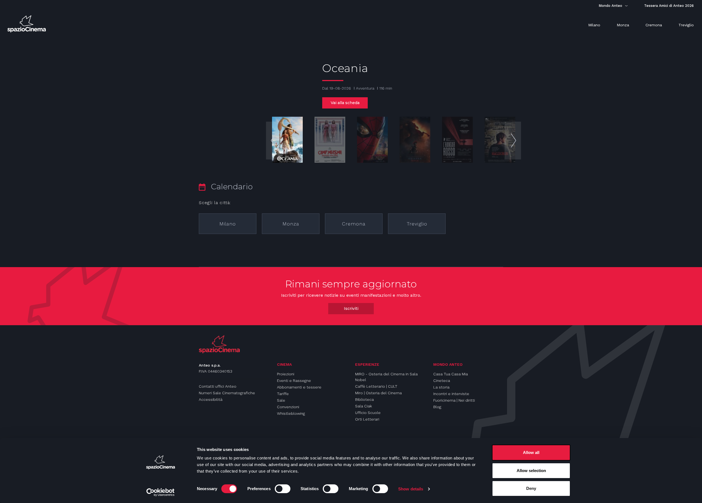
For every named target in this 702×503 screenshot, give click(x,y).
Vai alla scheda (345, 102)
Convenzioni (288, 407)
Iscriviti (351, 308)
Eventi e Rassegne (294, 380)
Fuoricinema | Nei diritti (454, 400)
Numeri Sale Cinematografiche (227, 393)
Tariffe (283, 393)
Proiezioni (285, 374)
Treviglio (417, 224)
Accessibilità (210, 399)
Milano (227, 224)
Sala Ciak (363, 406)
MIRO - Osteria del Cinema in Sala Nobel (386, 377)
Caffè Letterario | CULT (376, 386)
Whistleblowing (291, 413)
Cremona (354, 224)
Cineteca (441, 380)
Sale (281, 400)
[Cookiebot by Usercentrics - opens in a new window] (161, 492)
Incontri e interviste (451, 393)
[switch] (282, 488)
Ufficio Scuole (368, 412)
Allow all (531, 452)
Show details (410, 489)
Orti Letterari (367, 419)
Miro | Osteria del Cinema (378, 393)
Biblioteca (364, 399)
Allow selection (531, 470)
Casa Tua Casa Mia (450, 374)
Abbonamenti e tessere (299, 387)
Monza (290, 224)
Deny (531, 488)
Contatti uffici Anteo (217, 386)
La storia (441, 387)
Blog (437, 407)
